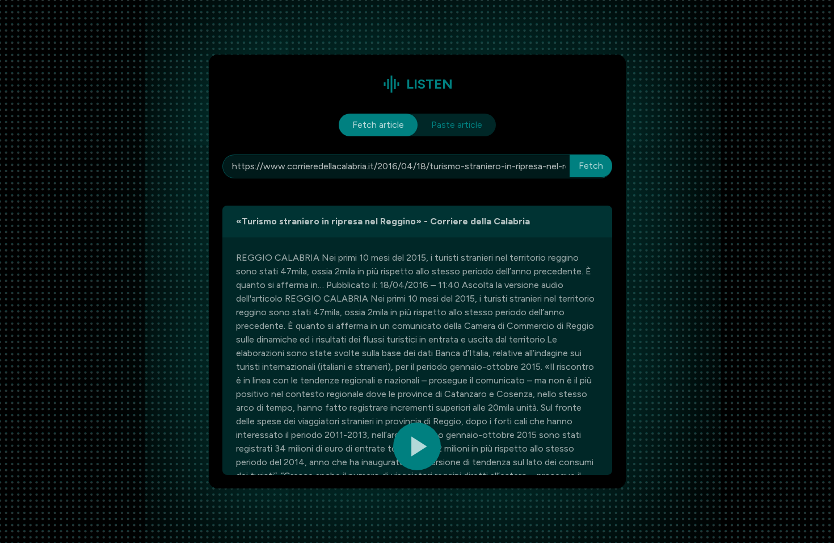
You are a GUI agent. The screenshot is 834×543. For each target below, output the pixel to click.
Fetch (591, 165)
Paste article (456, 124)
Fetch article (378, 124)
